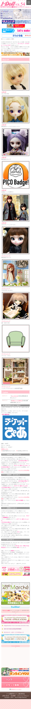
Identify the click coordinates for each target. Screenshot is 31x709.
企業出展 (3, 92)
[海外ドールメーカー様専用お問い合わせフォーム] (15, 642)
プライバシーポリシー (23, 695)
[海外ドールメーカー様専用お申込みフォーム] (15, 623)
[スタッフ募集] (15, 688)
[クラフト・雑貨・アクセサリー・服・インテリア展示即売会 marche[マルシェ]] (15, 604)
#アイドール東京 (6, 610)
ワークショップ (5, 255)
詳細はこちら (4, 449)
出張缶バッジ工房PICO (16, 400)
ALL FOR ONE (14, 396)
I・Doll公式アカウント (15, 606)
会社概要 (13, 695)
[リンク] (15, 682)
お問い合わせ (5, 695)
